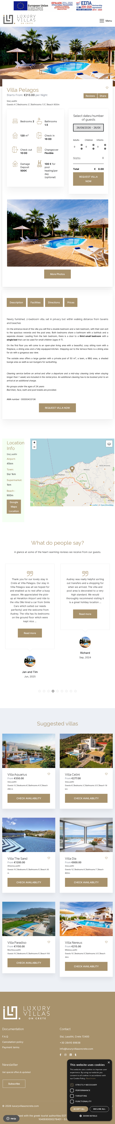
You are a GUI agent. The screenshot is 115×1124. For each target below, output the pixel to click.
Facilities (36, 302)
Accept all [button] (79, 1109)
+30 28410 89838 (70, 1042)
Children (89, 140)
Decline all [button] (99, 1109)
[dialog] (89, 1090)
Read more (91, 1078)
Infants (100, 140)
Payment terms (10, 1047)
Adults (76, 140)
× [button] (109, 1062)
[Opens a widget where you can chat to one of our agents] (11, 1119)
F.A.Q (5, 1036)
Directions (54, 302)
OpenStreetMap (107, 505)
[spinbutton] (76, 146)
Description (16, 302)
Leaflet (94, 505)
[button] (81, 145)
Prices (70, 302)
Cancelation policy (12, 1041)
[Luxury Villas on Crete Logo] (19, 19)
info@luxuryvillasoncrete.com (76, 1048)
